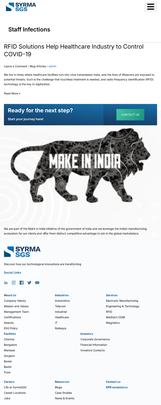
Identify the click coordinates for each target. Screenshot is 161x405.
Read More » (12, 93)
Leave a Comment (15, 66)
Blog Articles (38, 66)
